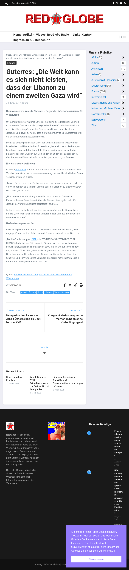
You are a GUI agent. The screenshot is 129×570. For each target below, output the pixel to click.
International (98, 97)
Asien (94, 74)
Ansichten (97, 68)
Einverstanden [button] (96, 559)
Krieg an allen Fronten (14, 379)
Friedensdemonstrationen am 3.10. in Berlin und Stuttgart (118, 443)
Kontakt (87, 34)
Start (8, 55)
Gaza (40, 292)
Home (17, 34)
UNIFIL (34, 239)
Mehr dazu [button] (109, 550)
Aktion (95, 63)
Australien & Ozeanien (104, 80)
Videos (40, 34)
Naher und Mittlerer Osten (25, 55)
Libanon (43, 55)
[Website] (44, 353)
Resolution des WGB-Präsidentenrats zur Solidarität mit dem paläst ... (39, 383)
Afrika (94, 57)
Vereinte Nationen (61, 292)
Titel (94, 125)
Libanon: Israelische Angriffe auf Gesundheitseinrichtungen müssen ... (68, 382)
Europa (95, 91)
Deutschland (98, 85)
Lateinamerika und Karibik (105, 102)
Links (76, 34)
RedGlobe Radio (58, 34)
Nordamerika (98, 114)
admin (44, 347)
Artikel (27, 34)
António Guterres (28, 292)
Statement (20, 169)
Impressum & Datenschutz (31, 40)
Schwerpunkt (98, 119)
